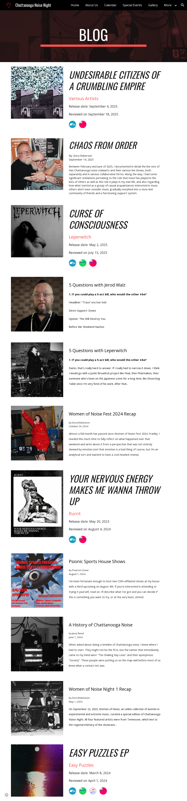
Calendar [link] (110, 5)
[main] (93, 36)
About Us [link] (91, 5)
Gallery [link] (153, 5)
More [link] (167, 5)
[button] (182, 5)
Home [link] (75, 5)
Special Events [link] (132, 5)
